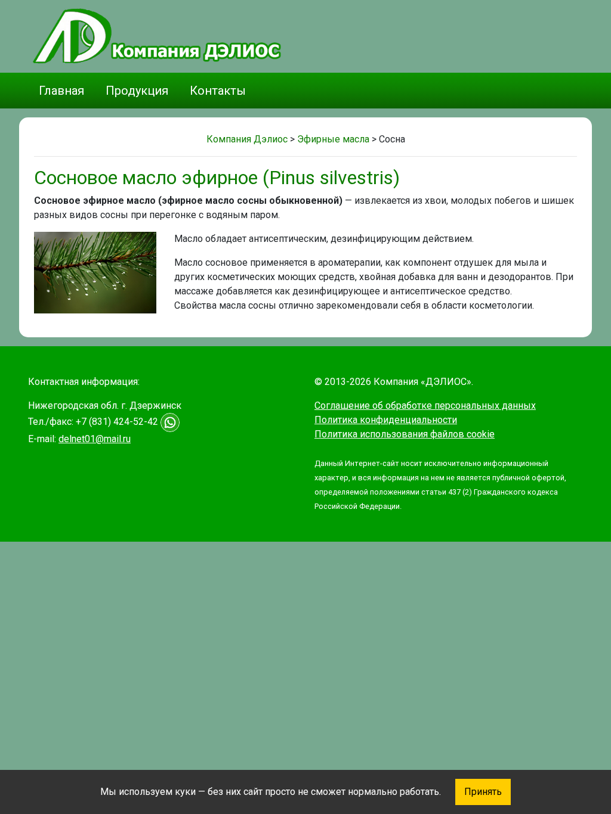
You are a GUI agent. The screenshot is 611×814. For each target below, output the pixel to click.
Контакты (218, 90)
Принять (483, 791)
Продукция (137, 90)
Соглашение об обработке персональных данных (425, 405)
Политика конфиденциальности (385, 419)
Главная (61, 90)
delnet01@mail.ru (94, 439)
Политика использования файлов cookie (404, 434)
